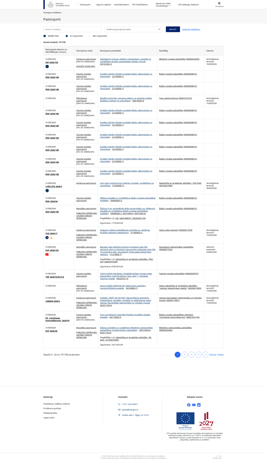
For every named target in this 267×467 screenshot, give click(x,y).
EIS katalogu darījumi (188, 4)
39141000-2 (106, 64)
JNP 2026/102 (51, 62)
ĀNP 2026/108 (52, 77)
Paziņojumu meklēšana (52, 12)
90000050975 (192, 273)
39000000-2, (117, 213)
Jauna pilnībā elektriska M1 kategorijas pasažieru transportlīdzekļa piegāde (123, 287)
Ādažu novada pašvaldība (171, 74)
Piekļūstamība (50, 413)
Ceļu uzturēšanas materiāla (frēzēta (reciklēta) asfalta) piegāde (125, 316)
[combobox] (133, 29)
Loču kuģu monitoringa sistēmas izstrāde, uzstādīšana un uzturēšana (127, 184)
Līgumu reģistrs (103, 4)
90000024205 (193, 59)
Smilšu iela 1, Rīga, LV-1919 (135, 415)
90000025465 (166, 330)
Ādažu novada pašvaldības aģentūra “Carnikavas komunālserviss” (176, 316)
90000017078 (186, 230)
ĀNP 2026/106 (52, 212)
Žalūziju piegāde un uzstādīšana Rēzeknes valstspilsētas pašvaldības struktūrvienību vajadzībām (126, 329)
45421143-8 (105, 332)
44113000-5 (115, 317)
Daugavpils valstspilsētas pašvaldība (176, 247)
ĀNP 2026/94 (51, 201)
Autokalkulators (121, 4)
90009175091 (173, 300)
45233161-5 (122, 278)
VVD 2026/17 (51, 233)
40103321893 (166, 185)
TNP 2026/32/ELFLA (54, 277)
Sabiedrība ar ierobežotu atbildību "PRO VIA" (126, 260)
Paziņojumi (85, 4)
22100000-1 (118, 76)
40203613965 (195, 288)
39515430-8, (145, 330)
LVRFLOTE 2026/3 (53, 186)
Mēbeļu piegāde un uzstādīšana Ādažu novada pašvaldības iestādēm (128, 199)
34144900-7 (131, 288)
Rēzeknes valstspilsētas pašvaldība (175, 327)
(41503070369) (112, 340)
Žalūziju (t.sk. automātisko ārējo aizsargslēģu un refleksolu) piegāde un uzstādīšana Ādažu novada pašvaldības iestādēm (127, 211)
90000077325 (166, 249)
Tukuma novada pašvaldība (172, 273)
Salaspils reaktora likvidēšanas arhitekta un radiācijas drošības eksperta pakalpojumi (125, 231)
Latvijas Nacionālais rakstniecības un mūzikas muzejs (180, 299)
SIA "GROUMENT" (123, 218)
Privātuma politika (52, 408)
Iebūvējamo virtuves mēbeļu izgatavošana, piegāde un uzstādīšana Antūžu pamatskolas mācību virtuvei (125, 60)
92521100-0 (106, 305)
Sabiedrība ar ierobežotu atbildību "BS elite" (125, 338)
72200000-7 (118, 185)
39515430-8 (139, 213)
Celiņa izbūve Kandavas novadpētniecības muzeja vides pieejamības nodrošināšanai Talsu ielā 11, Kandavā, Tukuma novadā (126, 276)
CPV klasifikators (140, 4)
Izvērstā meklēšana (191, 29)
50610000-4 (138, 100)
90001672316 (185, 98)
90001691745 (193, 317)
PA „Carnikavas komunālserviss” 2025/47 (57, 319)
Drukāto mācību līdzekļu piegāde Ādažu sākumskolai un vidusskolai (126, 75)
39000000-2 (116, 200)
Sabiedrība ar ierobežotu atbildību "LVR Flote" (180, 183)
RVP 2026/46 (51, 331)
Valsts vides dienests (168, 230)
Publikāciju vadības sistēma (56, 403)
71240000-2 (136, 232)
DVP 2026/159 (52, 250)
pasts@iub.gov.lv (130, 409)
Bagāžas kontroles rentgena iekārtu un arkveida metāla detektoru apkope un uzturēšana (126, 99)
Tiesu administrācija (168, 98)
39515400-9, (128, 213)
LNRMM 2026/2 (52, 301)
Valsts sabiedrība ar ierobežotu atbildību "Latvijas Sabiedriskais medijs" (178, 287)
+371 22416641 (130, 404)
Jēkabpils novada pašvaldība (172, 59)
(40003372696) (111, 261)
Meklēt (173, 29)
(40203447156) (139, 218)
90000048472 (190, 74)
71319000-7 (115, 254)
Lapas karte (48, 417)
